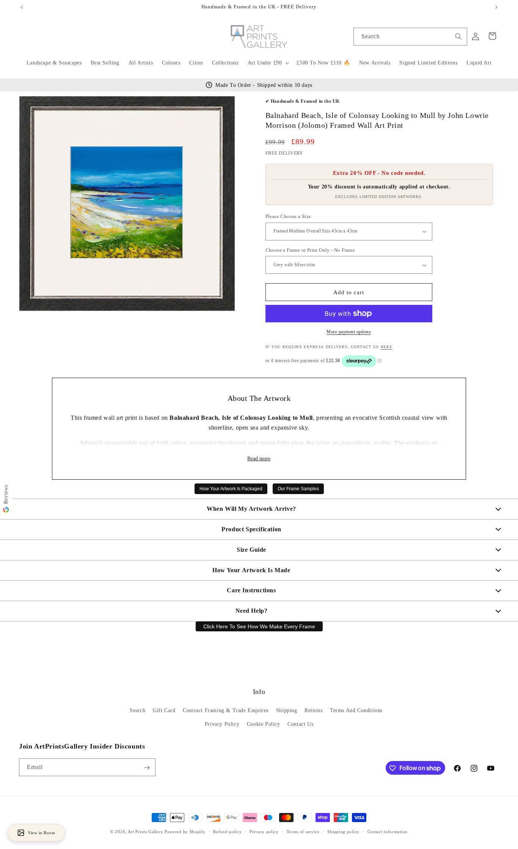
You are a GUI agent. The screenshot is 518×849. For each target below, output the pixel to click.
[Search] (458, 36)
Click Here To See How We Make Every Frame (259, 626)
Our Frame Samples (298, 488)
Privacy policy (264, 831)
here (386, 347)
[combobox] (410, 36)
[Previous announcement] (21, 7)
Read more (258, 458)
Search (138, 711)
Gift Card (164, 711)
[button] (267, 63)
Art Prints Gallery (145, 831)
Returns (313, 711)
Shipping (286, 711)
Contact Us (300, 724)
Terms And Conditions (356, 711)
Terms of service (303, 831)
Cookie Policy (263, 724)
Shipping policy (343, 831)
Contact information (387, 831)
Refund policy (227, 831)
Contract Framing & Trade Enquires (225, 711)
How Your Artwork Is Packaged (230, 488)
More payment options (348, 331)
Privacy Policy (222, 724)
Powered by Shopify (185, 831)
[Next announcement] (496, 7)
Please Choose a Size (288, 216)
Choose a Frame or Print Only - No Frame (310, 250)
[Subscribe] (146, 768)
